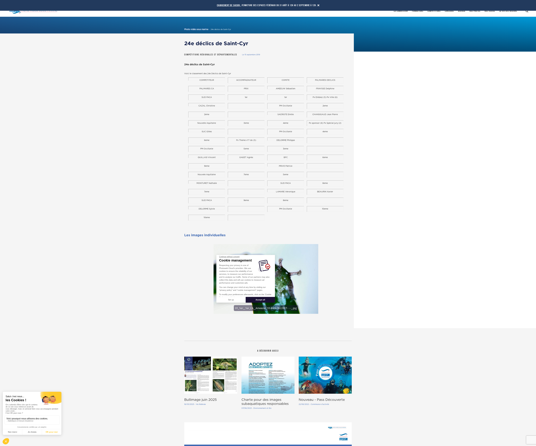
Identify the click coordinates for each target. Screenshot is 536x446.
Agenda (461, 11)
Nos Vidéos (490, 11)
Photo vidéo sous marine (196, 29)
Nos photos (475, 11)
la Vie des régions (508, 11)
